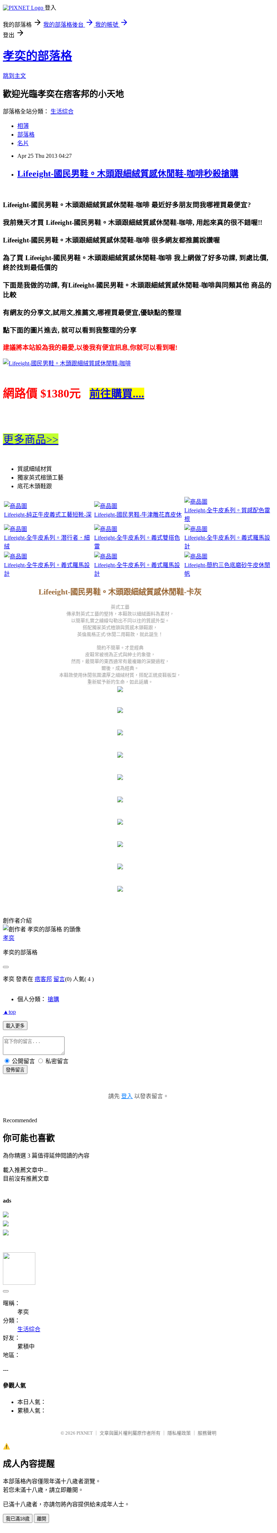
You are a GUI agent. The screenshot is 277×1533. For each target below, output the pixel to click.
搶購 (53, 999)
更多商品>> (30, 439)
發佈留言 (15, 1070)
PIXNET (84, 1433)
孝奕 (8, 938)
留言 (59, 979)
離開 (41, 1518)
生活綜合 (62, 111)
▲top (9, 1012)
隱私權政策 (179, 1433)
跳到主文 (14, 76)
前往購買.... (116, 394)
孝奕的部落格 (37, 55)
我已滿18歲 (18, 1518)
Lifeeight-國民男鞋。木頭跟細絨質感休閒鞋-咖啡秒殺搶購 (127, 173)
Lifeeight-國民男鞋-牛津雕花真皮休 (138, 515)
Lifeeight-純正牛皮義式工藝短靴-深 (48, 515)
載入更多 (15, 1026)
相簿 (23, 126)
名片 (23, 143)
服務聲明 (207, 1433)
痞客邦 (43, 979)
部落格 (26, 135)
